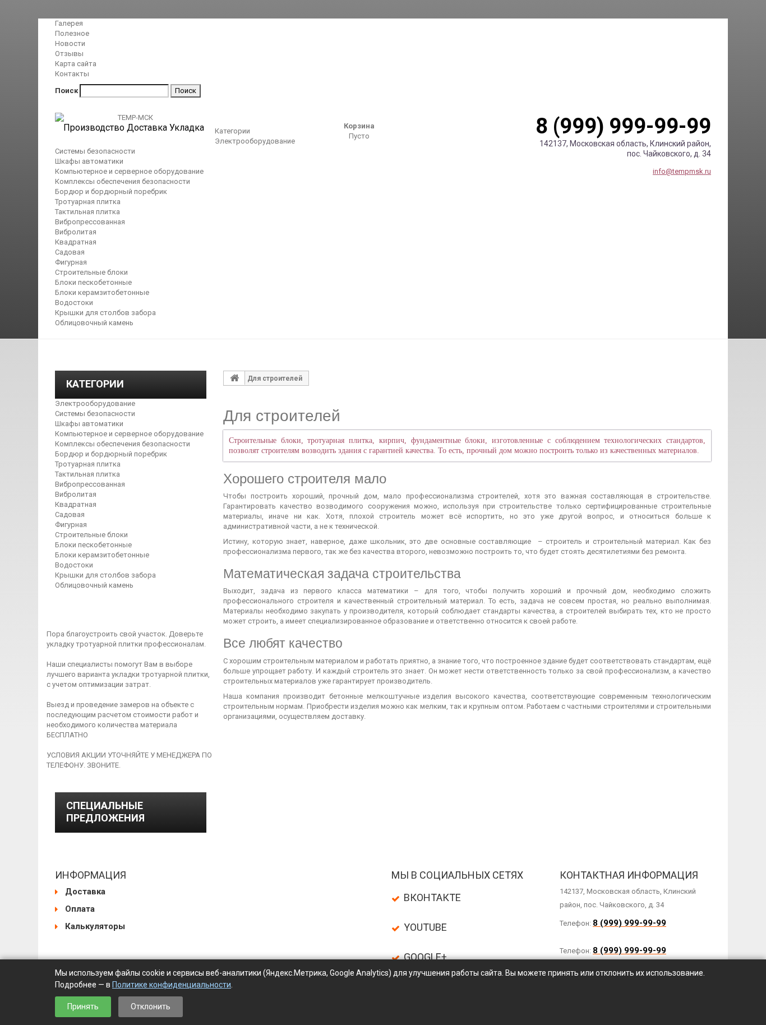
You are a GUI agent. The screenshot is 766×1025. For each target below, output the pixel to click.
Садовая (70, 252)
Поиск (66, 90)
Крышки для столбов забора (105, 312)
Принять (83, 1006)
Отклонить (150, 1006)
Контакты (72, 74)
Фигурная (71, 262)
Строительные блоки (91, 272)
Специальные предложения (105, 812)
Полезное (72, 33)
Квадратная (75, 242)
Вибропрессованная (90, 222)
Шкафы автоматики (89, 161)
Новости (70, 43)
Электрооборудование (255, 141)
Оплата (80, 909)
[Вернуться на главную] (234, 378)
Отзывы (69, 53)
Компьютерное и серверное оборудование (129, 171)
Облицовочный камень (94, 322)
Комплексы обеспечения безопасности (122, 181)
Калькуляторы (95, 926)
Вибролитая (75, 232)
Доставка (85, 892)
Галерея (69, 23)
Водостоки (74, 302)
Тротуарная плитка (88, 201)
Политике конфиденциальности (171, 984)
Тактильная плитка (87, 211)
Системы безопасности (95, 151)
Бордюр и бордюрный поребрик (111, 191)
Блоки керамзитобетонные (102, 292)
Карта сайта (75, 63)
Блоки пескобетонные (93, 282)
